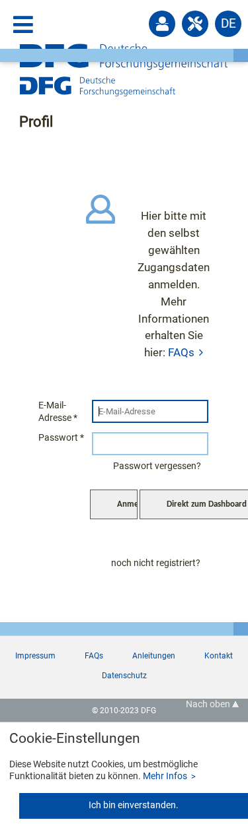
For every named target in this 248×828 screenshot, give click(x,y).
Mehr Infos (165, 776)
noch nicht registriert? (155, 563)
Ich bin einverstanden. (134, 805)
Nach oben (209, 704)
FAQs (181, 352)
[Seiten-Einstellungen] (195, 24)
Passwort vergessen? (157, 466)
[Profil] (162, 24)
